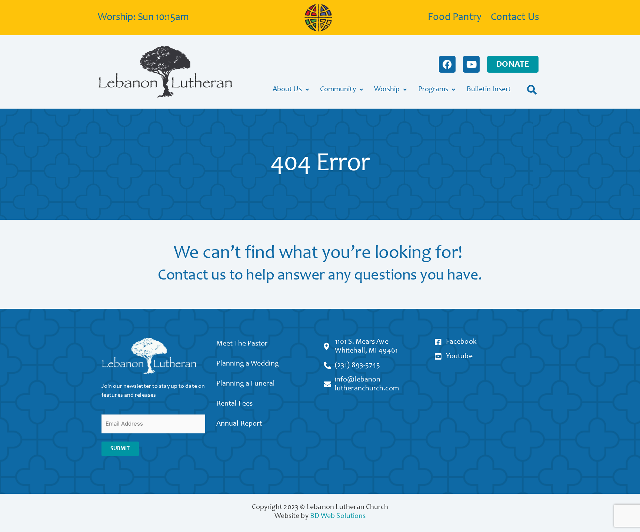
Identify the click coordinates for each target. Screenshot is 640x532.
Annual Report (239, 424)
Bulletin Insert (489, 89)
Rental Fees (234, 404)
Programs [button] (433, 89)
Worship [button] (387, 89)
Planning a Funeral (245, 384)
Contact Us (515, 18)
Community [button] (338, 89)
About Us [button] (287, 89)
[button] (532, 89)
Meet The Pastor (242, 344)
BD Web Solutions (338, 516)
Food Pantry (454, 18)
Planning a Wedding (247, 364)
